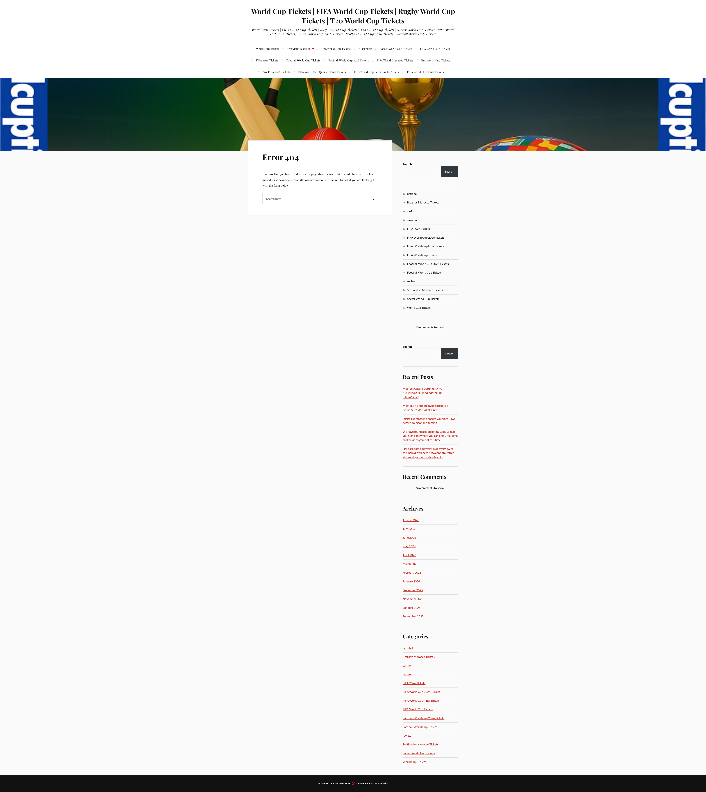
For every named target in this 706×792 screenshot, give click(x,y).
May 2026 (409, 546)
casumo (412, 220)
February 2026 (412, 572)
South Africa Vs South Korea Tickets (234, 62)
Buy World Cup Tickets (435, 60)
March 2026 (410, 564)
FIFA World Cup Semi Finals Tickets (376, 72)
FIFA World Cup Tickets (435, 49)
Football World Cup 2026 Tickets (348, 60)
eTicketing (365, 49)
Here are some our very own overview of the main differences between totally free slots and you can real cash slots (428, 453)
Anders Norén (378, 783)
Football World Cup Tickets (424, 272)
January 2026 (411, 581)
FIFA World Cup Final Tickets (425, 72)
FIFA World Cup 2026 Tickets (395, 60)
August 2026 (411, 520)
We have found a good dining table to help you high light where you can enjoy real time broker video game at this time (430, 436)
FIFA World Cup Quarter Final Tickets (322, 72)
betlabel (412, 193)
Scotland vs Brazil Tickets (54, 64)
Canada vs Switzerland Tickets (189, 62)
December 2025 (413, 590)
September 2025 (413, 616)
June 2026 (409, 537)
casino (411, 211)
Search (407, 164)
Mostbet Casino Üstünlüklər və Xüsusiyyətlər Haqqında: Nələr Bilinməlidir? (423, 392)
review (411, 281)
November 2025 (413, 598)
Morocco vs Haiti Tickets (144, 64)
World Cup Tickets (267, 49)
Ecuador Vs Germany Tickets (278, 64)
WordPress (342, 783)
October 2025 (411, 607)
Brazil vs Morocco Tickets (423, 202)
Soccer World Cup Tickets (396, 49)
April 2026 (409, 555)
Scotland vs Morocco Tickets (425, 290)
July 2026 (409, 528)
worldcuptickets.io (299, 49)
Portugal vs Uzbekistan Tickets (99, 62)
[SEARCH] (372, 198)
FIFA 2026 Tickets (418, 228)
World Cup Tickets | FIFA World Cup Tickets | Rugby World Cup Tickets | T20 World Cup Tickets (353, 15)
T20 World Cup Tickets (336, 49)
